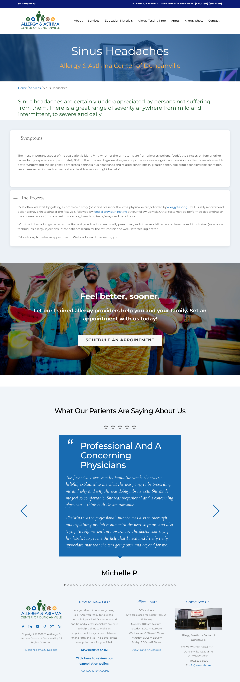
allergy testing (177, 207)
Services (93, 20)
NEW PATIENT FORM (94, 650)
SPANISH (215, 3)
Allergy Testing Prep (152, 20)
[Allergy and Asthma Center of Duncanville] (40, 28)
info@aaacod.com (200, 665)
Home (22, 88)
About (78, 20)
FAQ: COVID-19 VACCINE (94, 670)
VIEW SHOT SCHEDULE (146, 650)
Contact (214, 20)
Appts (175, 20)
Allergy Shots (194, 20)
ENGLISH (201, 3)
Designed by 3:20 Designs (41, 649)
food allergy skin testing (110, 211)
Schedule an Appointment (120, 339)
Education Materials (119, 20)
